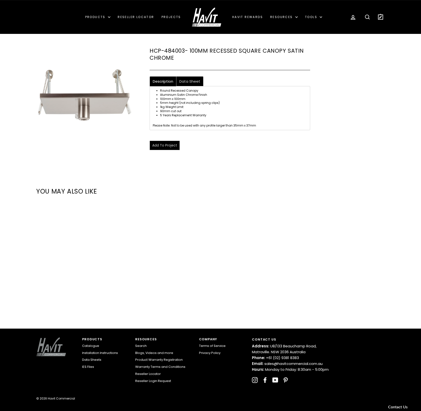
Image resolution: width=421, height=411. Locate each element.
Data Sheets (91, 359)
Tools (311, 17)
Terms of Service (212, 345)
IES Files (88, 366)
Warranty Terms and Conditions (160, 366)
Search (141, 345)
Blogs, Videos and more (154, 353)
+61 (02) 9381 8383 (275, 357)
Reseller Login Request (153, 381)
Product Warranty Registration (159, 359)
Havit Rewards (247, 17)
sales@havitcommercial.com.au (287, 363)
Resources (282, 17)
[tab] (163, 81)
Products (96, 17)
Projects (171, 17)
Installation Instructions (100, 353)
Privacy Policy (209, 353)
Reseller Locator (136, 17)
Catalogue (90, 345)
